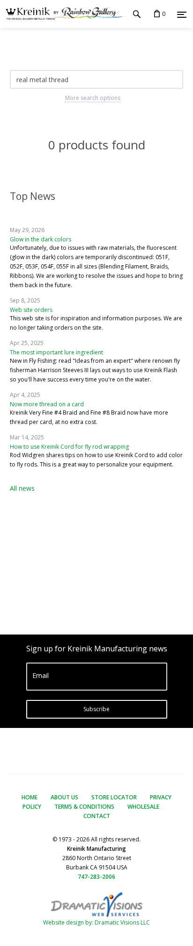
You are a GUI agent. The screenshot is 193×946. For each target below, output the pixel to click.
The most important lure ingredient (56, 352)
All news (22, 488)
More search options (92, 98)
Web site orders (31, 310)
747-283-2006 (96, 877)
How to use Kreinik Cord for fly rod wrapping (69, 447)
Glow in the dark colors (40, 239)
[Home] (63, 14)
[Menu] (182, 14)
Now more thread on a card (47, 404)
